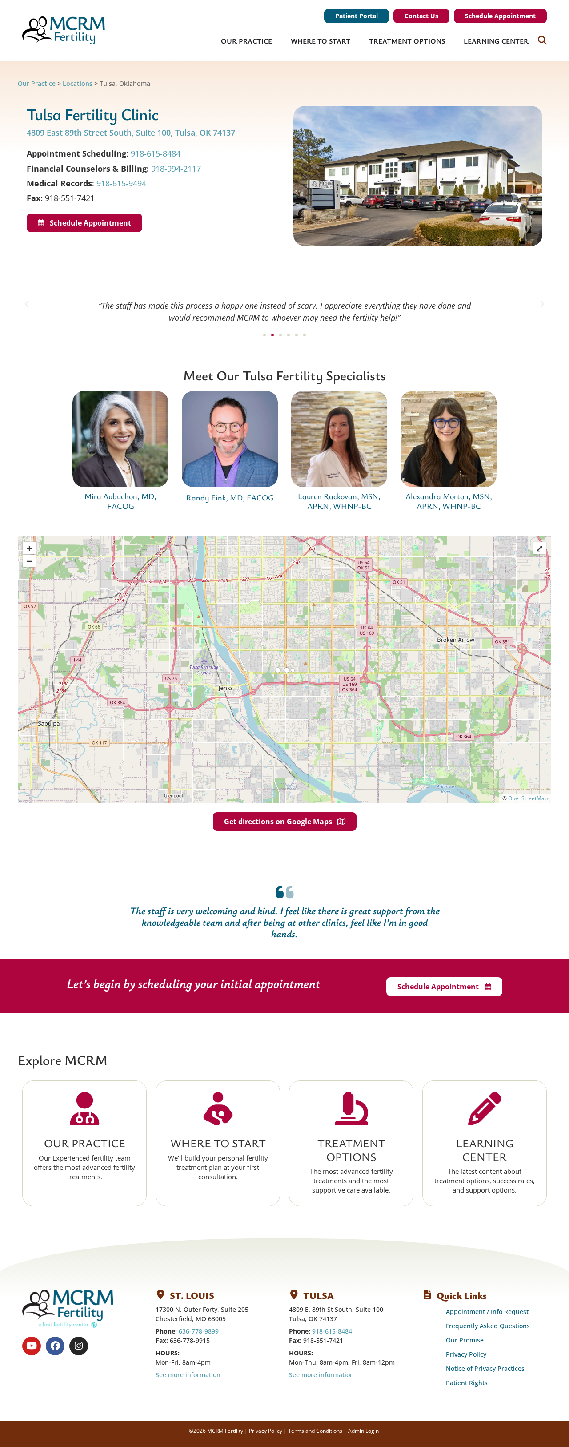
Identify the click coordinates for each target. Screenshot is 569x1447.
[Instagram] (78, 1346)
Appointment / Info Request (487, 1311)
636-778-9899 (199, 1331)
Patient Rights (467, 1382)
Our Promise (465, 1340)
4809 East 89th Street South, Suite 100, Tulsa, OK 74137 (132, 132)
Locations (77, 83)
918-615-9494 (121, 183)
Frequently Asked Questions (488, 1326)
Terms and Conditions (315, 1431)
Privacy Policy (466, 1354)
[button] (26, 304)
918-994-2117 (176, 168)
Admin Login (363, 1431)
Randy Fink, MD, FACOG (230, 497)
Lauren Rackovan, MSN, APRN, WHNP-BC (339, 501)
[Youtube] (31, 1346)
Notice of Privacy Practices (485, 1368)
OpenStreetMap (528, 798)
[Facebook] (55, 1346)
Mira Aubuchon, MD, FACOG (120, 501)
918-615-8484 (155, 153)
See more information (188, 1374)
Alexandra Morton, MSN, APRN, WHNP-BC (448, 501)
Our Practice (37, 83)
